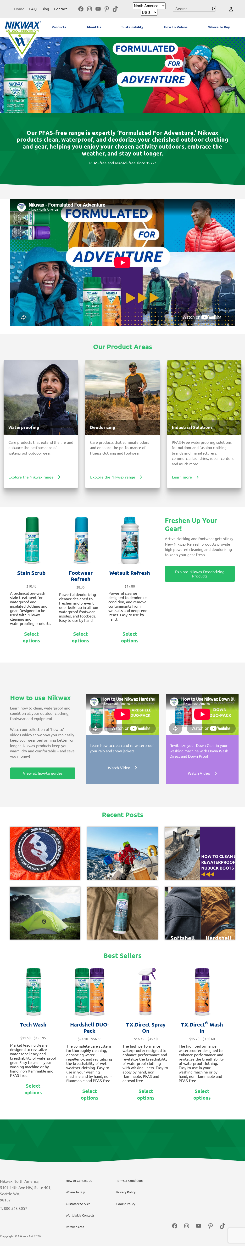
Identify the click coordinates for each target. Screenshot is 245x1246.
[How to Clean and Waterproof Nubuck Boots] (200, 853)
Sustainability (132, 27)
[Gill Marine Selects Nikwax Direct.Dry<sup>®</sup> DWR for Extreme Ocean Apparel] (122, 853)
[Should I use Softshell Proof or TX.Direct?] (200, 913)
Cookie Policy (125, 1204)
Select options (31, 637)
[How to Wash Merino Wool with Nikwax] (122, 913)
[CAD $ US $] (149, 12)
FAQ (33, 9)
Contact (60, 9)
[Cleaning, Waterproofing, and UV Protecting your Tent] (45, 913)
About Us (94, 27)
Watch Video (119, 768)
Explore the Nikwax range (31, 477)
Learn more (182, 477)
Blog (45, 9)
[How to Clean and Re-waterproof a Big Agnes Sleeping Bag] (45, 853)
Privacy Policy (125, 1192)
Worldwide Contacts (80, 1215)
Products (59, 27)
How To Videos (176, 27)
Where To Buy (219, 27)
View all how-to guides (42, 773)
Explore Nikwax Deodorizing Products (199, 574)
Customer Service (78, 1204)
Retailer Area (75, 1227)
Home (19, 9)
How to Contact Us (79, 1180)
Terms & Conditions (129, 1180)
